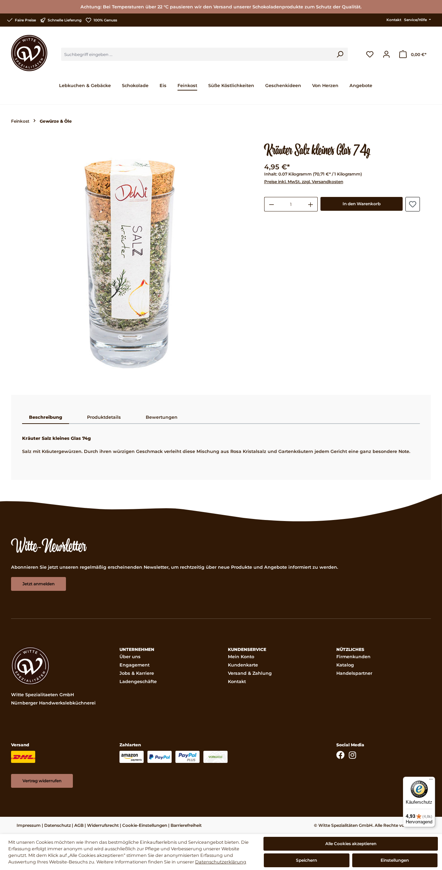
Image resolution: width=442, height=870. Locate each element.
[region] (130, 262)
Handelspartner (354, 673)
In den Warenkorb (362, 203)
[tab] (45, 418)
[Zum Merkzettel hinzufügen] (412, 204)
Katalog (345, 665)
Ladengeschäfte (138, 681)
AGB (79, 825)
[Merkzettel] (370, 54)
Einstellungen (395, 860)
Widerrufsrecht (103, 825)
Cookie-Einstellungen (144, 825)
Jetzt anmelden (38, 583)
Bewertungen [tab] (161, 417)
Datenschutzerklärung (220, 861)
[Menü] (431, 781)
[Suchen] (340, 54)
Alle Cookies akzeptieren (350, 843)
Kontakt (393, 20)
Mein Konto (241, 656)
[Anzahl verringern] (271, 204)
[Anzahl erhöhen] (311, 204)
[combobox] (196, 54)
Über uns (130, 656)
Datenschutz (57, 825)
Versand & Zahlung (250, 673)
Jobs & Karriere (136, 673)
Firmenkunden (353, 656)
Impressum (29, 825)
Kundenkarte (243, 665)
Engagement (134, 665)
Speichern (306, 860)
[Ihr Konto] (386, 54)
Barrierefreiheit (186, 825)
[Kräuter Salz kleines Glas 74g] (130, 262)
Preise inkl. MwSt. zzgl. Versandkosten (303, 181)
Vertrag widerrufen (41, 780)
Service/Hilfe (416, 20)
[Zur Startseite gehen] (29, 53)
